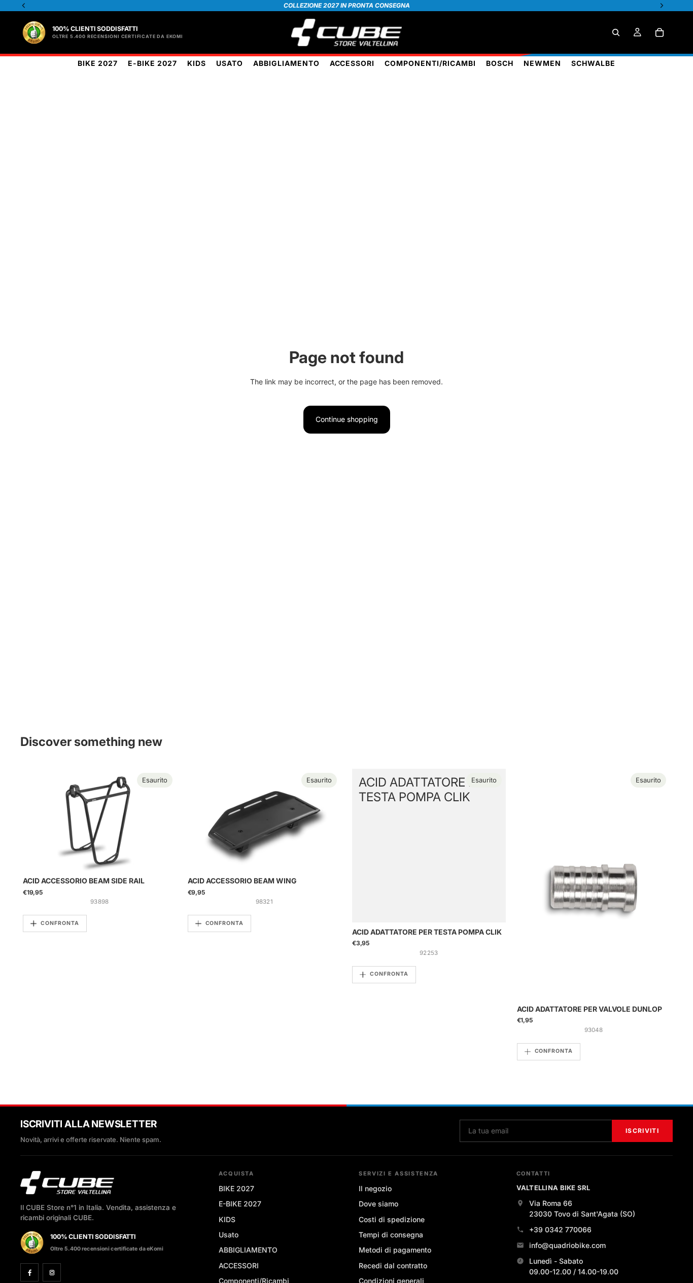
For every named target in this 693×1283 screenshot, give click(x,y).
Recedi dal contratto (393, 1265)
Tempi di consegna (391, 1234)
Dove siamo (378, 1203)
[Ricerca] (616, 32)
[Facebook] (29, 1272)
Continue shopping (347, 419)
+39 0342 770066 (560, 1229)
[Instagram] (52, 1272)
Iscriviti (642, 1130)
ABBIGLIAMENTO (248, 1249)
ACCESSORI (239, 1265)
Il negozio (375, 1188)
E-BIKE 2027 (240, 1203)
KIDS (227, 1219)
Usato (228, 1234)
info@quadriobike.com (567, 1245)
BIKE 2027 (236, 1188)
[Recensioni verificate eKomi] (34, 32)
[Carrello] (659, 32)
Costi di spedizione (392, 1219)
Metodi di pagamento (395, 1249)
